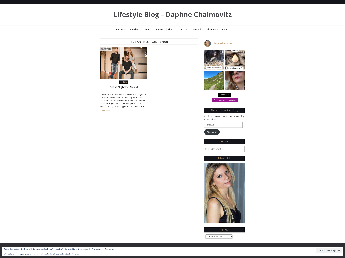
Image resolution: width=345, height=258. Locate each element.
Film (170, 29)
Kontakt (226, 29)
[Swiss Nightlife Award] (123, 63)
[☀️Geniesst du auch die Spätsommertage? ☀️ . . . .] (235, 80)
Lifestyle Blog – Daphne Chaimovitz (172, 14)
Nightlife (124, 82)
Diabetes (160, 29)
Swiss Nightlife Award (124, 87)
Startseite (121, 29)
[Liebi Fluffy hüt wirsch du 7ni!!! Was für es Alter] (214, 59)
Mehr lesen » (106, 110)
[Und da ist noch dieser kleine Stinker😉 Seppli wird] (235, 59)
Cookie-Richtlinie (72, 254)
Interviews (135, 29)
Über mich (198, 29)
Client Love (212, 29)
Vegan (146, 29)
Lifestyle (183, 29)
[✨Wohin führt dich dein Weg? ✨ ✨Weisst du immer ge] (214, 80)
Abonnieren (212, 132)
